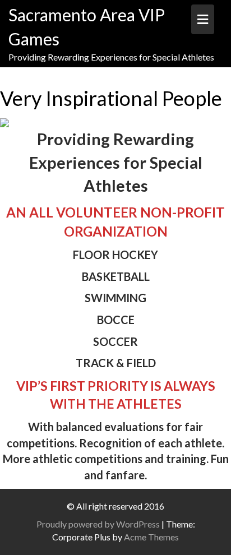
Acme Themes (151, 536)
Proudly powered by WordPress (98, 524)
